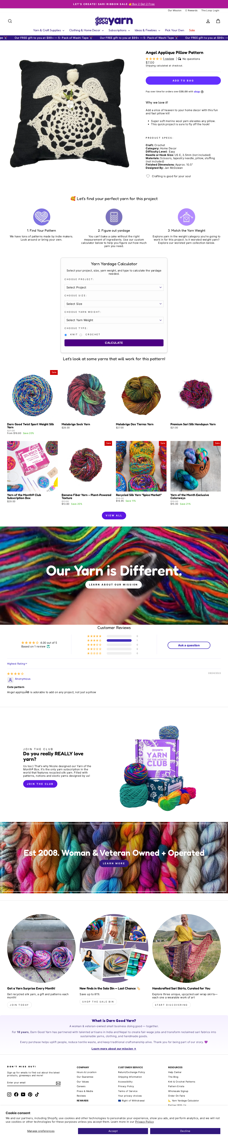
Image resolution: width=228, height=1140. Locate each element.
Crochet (93, 334)
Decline (185, 1131)
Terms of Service (127, 1091)
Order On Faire (176, 1095)
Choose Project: (79, 279)
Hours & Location (86, 1072)
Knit (74, 334)
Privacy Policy (144, 1121)
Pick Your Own (174, 30)
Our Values (83, 1081)
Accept (113, 1131)
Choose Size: (75, 295)
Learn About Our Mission (113, 584)
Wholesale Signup (178, 1091)
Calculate (114, 343)
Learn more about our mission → (114, 1048)
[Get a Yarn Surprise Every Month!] (41, 948)
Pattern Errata (176, 1086)
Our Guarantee (85, 1077)
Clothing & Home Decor (85, 30)
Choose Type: (76, 328)
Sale (192, 30)
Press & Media (85, 1091)
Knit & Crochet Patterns (181, 1081)
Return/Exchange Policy (131, 1072)
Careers (81, 1086)
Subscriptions (118, 30)
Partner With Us (177, 1105)
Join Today (19, 1005)
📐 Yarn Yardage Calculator (183, 1100)
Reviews (81, 1095)
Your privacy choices (130, 1095)
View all (114, 515)
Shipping (151, 65)
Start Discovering (171, 1005)
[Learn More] (114, 857)
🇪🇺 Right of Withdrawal (131, 1100)
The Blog (173, 1077)
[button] (154, 58)
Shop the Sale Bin (98, 1001)
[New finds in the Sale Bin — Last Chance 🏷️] (114, 948)
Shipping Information (130, 1077)
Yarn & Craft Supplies (47, 30)
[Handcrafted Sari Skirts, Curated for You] (186, 948)
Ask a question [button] (189, 645)
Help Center (175, 1072)
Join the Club (40, 783)
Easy (172, 151)
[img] (15, 673)
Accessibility (125, 1081)
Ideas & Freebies (146, 30)
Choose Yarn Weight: (82, 312)
